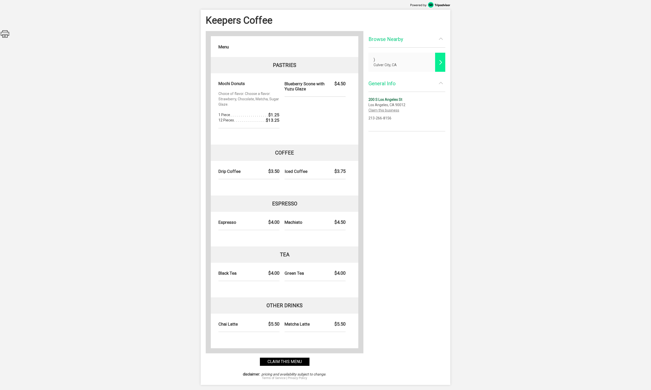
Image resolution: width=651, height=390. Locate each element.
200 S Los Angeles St (385, 100)
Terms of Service (274, 378)
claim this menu (285, 361)
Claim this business (383, 110)
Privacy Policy (297, 378)
